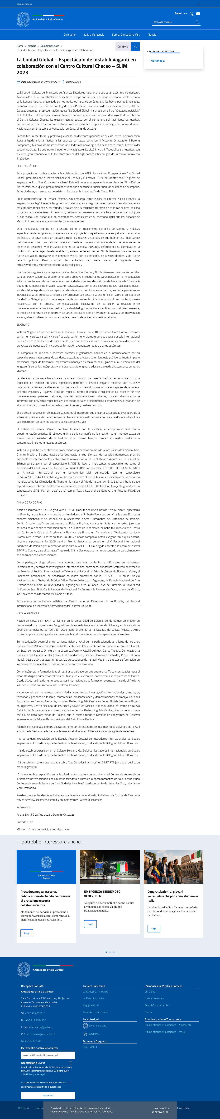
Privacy (30, 1074)
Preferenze (161, 1108)
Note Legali (40, 1074)
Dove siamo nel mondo (95, 1012)
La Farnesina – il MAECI (95, 991)
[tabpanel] (46, 899)
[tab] (106, 952)
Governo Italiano (24, 3)
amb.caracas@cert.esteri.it (41, 1034)
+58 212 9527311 (35, 1013)
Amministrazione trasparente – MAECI (165, 1032)
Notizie (32, 46)
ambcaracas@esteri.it (41, 1027)
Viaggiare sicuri (91, 1005)
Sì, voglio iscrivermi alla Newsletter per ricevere (43, 1082)
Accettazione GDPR (33, 1063)
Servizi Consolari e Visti (157, 1005)
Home (20, 46)
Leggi (28, 933)
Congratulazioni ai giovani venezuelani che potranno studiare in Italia (173, 896)
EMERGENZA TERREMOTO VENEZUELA (102, 893)
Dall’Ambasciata (49, 46)
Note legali (23, 1108)
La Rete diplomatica (93, 998)
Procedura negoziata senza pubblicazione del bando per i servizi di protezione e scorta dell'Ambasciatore (45, 898)
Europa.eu (93, 1033)
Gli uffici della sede (31, 1041)
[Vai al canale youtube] (197, 13)
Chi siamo (150, 991)
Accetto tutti (160, 1112)
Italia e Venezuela (154, 998)
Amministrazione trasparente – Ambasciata (168, 1025)
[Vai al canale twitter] (191, 13)
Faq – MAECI (90, 1047)
